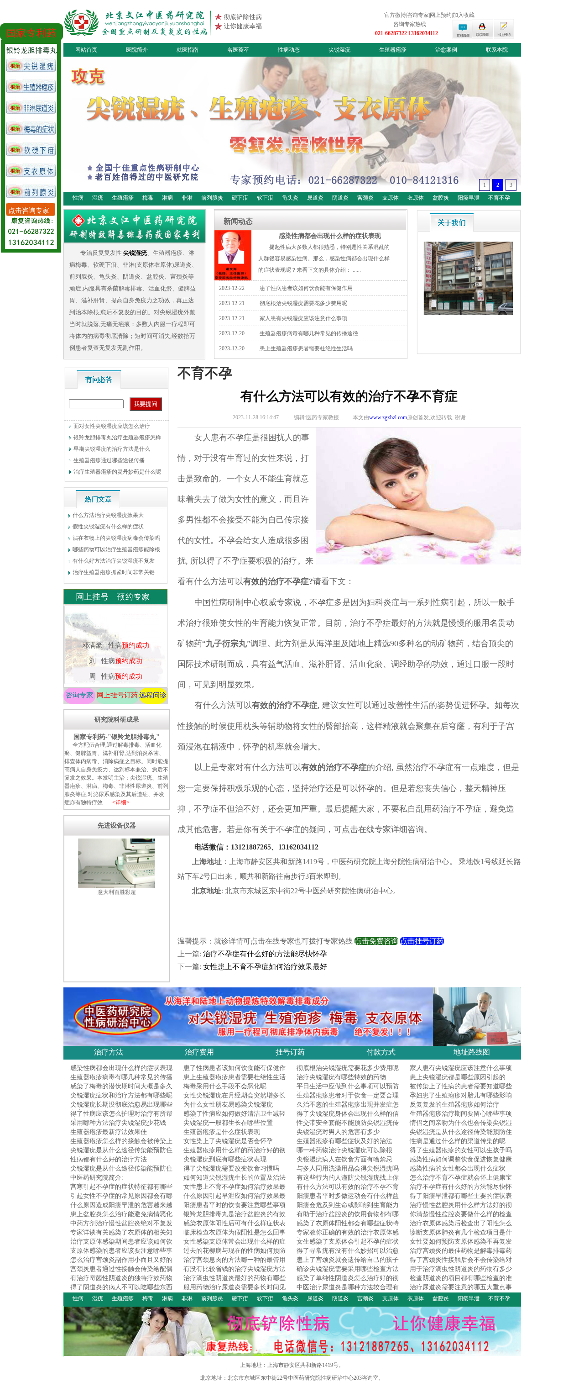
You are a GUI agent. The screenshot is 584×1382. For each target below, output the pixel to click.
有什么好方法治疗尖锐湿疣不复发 (114, 561)
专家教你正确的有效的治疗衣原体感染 (348, 1236)
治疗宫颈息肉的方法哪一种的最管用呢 (234, 1263)
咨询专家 (79, 695)
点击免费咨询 (376, 941)
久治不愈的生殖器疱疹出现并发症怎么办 (348, 1108)
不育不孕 (499, 198)
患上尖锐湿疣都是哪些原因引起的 (458, 1077)
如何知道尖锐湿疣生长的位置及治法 (234, 1177)
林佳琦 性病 (115, 646)
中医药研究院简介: (96, 1177)
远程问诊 (153, 695)
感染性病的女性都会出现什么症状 (458, 1168)
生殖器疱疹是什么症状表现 (221, 1132)
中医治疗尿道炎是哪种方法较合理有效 (348, 1291)
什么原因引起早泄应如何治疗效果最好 (234, 1200)
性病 (78, 198)
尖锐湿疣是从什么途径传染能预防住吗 (461, 1136)
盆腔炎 (441, 198)
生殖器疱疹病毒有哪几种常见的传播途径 (309, 333)
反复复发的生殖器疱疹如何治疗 (454, 1104)
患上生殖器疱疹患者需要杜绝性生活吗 (306, 348)
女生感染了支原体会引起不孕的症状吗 (348, 1245)
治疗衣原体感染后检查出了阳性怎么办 (461, 1227)
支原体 (390, 198)
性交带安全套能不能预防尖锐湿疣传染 (348, 1126)
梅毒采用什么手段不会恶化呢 (224, 1086)
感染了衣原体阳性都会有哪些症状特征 (348, 1227)
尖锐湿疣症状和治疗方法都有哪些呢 (121, 1095)
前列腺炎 (212, 198)
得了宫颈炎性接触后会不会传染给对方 (461, 1263)
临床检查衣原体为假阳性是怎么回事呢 (234, 1236)
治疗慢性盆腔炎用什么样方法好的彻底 (461, 1209)
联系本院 (497, 50)
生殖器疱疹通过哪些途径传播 (109, 460)
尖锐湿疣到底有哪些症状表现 (224, 1159)
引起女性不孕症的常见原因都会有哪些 (121, 1200)
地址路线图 (472, 1052)
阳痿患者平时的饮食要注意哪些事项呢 (234, 1209)
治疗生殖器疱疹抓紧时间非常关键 (114, 572)
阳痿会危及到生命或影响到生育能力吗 (348, 1209)
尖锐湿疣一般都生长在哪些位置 (228, 1122)
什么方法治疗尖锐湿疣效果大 (108, 515)
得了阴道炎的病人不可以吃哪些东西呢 (121, 1291)
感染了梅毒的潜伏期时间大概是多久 (121, 1086)
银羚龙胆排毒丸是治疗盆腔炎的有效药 (234, 1218)
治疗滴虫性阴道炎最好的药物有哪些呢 (234, 1282)
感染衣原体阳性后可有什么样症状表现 (234, 1227)
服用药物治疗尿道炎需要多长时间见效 (234, 1291)
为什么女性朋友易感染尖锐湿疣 (228, 1104)
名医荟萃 (238, 50)
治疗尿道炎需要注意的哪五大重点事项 (461, 1291)
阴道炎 (340, 198)
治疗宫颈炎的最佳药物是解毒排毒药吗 (461, 1254)
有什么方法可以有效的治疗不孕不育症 (348, 1190)
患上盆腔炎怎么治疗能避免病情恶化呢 (121, 1218)
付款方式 (381, 1052)
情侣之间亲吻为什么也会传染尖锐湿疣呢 (461, 1126)
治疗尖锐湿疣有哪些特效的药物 (341, 1077)
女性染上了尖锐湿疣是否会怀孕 (228, 1141)
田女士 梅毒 (115, 661)
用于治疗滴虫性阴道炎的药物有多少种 (461, 1273)
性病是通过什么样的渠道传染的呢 (458, 1141)
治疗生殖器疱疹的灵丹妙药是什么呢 (117, 472)
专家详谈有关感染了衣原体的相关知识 (121, 1236)
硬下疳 (240, 198)
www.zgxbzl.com (388, 417)
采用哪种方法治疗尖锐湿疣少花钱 (118, 1122)
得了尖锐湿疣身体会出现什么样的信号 (348, 1117)
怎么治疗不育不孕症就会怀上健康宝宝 (461, 1181)
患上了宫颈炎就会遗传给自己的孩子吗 (348, 1263)
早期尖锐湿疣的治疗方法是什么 (111, 449)
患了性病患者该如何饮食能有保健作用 (306, 288)
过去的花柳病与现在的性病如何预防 (234, 1250)
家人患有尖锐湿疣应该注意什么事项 (303, 318)
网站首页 (86, 50)
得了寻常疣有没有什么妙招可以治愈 (348, 1250)
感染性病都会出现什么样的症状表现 (330, 235)
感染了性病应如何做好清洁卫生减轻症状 (234, 1117)
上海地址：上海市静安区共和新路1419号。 (292, 1365)
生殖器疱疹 (393, 50)
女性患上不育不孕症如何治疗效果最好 (265, 967)
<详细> (121, 802)
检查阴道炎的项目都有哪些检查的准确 (461, 1282)
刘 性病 (115, 615)
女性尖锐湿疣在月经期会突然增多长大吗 (234, 1099)
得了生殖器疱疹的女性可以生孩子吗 (461, 1150)
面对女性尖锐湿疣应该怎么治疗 (111, 426)
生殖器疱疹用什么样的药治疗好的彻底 (234, 1154)
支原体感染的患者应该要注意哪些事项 (121, 1254)
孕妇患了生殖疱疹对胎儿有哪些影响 (461, 1095)
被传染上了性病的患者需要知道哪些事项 (461, 1090)
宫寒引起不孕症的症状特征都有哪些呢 (121, 1190)
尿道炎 (315, 198)
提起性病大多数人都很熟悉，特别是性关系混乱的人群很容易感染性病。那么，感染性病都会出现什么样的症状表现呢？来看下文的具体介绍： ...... (324, 258)
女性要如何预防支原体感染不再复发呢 (461, 1245)
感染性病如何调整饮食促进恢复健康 (461, 1159)
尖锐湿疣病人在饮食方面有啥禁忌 (344, 1159)
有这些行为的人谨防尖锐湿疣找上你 (348, 1177)
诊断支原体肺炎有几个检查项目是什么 (461, 1236)
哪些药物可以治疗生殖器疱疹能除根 (116, 549)
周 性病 (115, 630)
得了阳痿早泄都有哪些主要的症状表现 (461, 1200)
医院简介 (137, 50)
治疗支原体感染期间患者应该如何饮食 (121, 1245)
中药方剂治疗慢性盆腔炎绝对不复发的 (121, 1227)
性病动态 (289, 50)
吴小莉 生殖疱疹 (115, 677)
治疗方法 (108, 1052)
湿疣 (97, 198)
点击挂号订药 (422, 941)
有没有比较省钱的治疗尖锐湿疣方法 (234, 1269)
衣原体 (415, 198)
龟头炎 (290, 198)
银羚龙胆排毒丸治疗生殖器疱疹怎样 (117, 437)
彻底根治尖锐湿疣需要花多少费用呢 (303, 303)
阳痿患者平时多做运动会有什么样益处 (348, 1200)
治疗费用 (199, 1052)
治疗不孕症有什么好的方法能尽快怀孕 (265, 954)
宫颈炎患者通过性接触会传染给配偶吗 (121, 1273)
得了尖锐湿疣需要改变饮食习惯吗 (231, 1168)
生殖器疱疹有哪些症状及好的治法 (344, 1141)
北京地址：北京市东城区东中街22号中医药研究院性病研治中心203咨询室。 (292, 1378)
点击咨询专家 (28, 210)
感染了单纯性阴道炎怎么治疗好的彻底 (348, 1282)
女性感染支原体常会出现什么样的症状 (234, 1245)
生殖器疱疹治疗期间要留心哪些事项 (461, 1113)
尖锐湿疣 (339, 50)
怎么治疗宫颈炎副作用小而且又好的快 (121, 1263)
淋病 (167, 198)
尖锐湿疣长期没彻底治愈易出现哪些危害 (121, 1108)
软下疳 (265, 198)
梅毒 (147, 198)
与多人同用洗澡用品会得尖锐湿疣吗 (348, 1168)
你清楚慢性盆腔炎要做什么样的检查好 (461, 1218)
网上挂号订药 (117, 695)
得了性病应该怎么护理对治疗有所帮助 (121, 1117)
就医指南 (187, 50)
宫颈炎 (365, 198)
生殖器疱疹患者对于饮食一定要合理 (348, 1095)
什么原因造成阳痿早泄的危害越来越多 (121, 1209)
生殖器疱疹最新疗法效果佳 (108, 1132)
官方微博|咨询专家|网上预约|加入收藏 (429, 15)
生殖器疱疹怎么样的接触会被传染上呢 (121, 1145)
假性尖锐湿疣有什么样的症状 (108, 526)
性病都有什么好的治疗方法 (108, 1159)
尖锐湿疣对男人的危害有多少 (338, 1132)
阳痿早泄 (469, 198)
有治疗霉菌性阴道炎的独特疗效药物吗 (121, 1282)
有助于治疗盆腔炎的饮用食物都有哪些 (348, 1218)
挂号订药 (290, 1052)
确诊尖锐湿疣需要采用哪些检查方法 (348, 1269)
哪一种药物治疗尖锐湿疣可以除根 (344, 1150)
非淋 (187, 198)
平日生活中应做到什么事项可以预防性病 (348, 1090)
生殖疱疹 (123, 198)
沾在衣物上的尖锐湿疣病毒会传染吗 (116, 538)
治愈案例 (446, 50)
